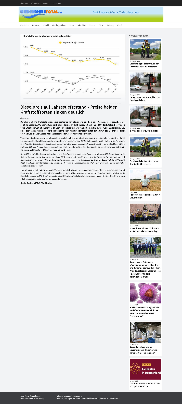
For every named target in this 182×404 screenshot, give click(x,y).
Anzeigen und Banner (39, 3)
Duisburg (110, 25)
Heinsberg (35, 25)
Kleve (101, 25)
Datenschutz (114, 398)
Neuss (72, 25)
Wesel (119, 25)
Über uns (24, 3)
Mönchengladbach (59, 25)
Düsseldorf (82, 25)
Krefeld (46, 25)
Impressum (56, 3)
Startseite (24, 25)
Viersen (92, 25)
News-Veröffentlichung (90, 398)
